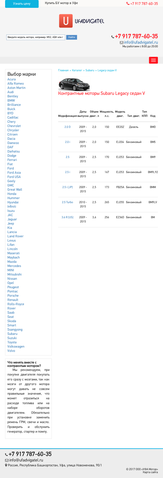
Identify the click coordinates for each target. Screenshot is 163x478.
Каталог (77, 70)
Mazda (12, 262)
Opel (10, 283)
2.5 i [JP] (67, 187)
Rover (11, 308)
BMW (11, 100)
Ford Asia (14, 173)
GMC (10, 185)
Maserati (13, 253)
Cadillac (12, 117)
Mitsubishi (14, 274)
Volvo (11, 351)
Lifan (10, 245)
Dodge (11, 156)
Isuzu (11, 211)
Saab (10, 312)
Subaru (12, 334)
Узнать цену (21, 4)
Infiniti (11, 206)
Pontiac (12, 291)
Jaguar (12, 219)
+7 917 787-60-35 (143, 4)
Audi (10, 92)
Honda (11, 194)
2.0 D (68, 127)
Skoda (11, 321)
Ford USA (14, 177)
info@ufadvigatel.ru (141, 43)
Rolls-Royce (15, 304)
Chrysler (13, 130)
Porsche (13, 296)
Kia (9, 228)
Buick (11, 109)
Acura (11, 79)
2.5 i (67, 172)
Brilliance (14, 105)
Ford (10, 168)
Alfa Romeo (15, 83)
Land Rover (15, 236)
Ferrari (12, 160)
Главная (63, 70)
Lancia (12, 232)
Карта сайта (150, 472)
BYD (10, 113)
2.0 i (67, 142)
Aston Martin (16, 88)
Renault (12, 300)
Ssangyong (14, 329)
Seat (10, 317)
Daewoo (13, 143)
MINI (10, 270)
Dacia (11, 139)
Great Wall (14, 189)
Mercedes (14, 266)
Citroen (12, 134)
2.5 (67, 157)
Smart (11, 325)
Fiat (10, 164)
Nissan (12, 279)
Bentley (12, 96)
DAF (10, 147)
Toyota (12, 342)
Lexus (11, 240)
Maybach (13, 257)
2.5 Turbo (67, 202)
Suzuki (12, 338)
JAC (10, 215)
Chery (11, 122)
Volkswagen (15, 346)
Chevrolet (14, 126)
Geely (11, 181)
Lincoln (12, 249)
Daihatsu (13, 151)
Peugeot (13, 287)
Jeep (10, 223)
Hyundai (13, 202)
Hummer (13, 198)
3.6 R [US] (67, 217)
